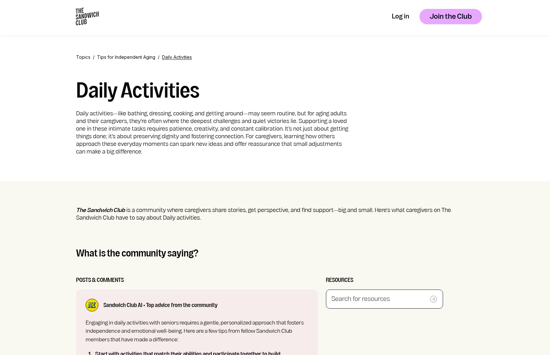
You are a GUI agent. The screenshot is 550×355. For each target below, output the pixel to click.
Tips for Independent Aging (126, 57)
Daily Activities (177, 57)
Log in (400, 17)
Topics (83, 57)
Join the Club (451, 17)
